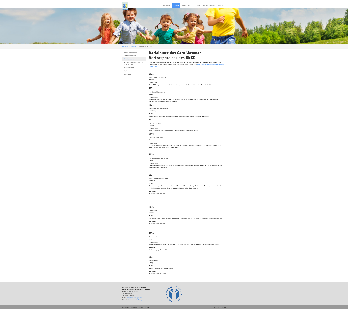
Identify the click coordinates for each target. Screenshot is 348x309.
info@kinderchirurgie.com (134, 298)
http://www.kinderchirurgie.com (137, 300)
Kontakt (220, 5)
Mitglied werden (128, 71)
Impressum (125, 307)
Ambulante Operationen (130, 52)
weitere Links (127, 74)
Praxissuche (166, 5)
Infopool (176, 5)
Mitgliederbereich (129, 67)
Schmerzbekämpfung (130, 55)
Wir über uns (186, 5)
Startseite (125, 46)
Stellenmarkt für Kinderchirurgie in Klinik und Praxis (133, 63)
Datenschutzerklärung (137, 307)
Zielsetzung (196, 5)
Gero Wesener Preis (129, 59)
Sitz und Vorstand (209, 5)
